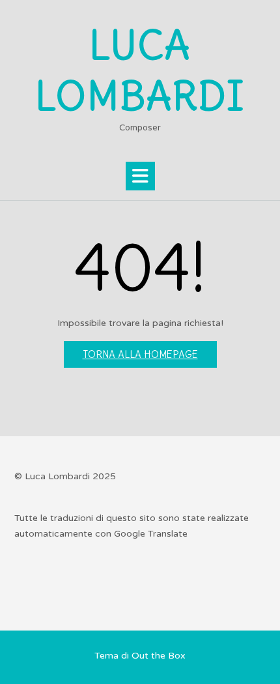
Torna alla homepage (140, 354)
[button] (140, 176)
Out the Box (159, 655)
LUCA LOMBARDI (140, 71)
